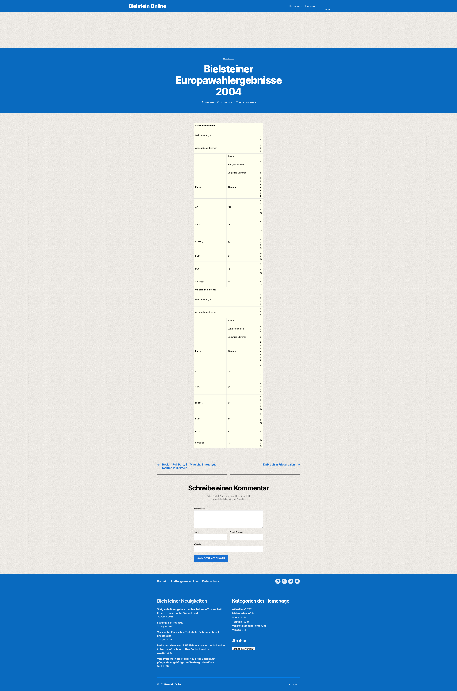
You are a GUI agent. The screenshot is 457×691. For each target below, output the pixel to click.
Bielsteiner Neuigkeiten (182, 601)
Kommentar (199, 509)
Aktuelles (228, 58)
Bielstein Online (147, 6)
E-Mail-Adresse (237, 532)
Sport (235, 617)
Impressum (310, 6)
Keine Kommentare (247, 102)
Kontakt (162, 581)
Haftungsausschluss (185, 581)
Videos (236, 629)
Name (197, 532)
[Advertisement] (228, 30)
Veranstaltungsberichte (246, 625)
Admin (211, 102)
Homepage (294, 6)
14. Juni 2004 (226, 102)
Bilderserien (239, 613)
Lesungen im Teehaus (170, 622)
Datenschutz (210, 581)
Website (197, 544)
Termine (237, 621)
